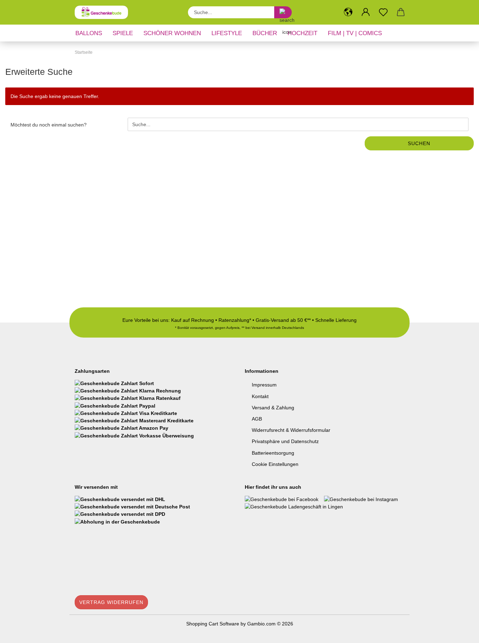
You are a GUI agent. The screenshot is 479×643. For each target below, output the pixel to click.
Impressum (264, 385)
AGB (257, 419)
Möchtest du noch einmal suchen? (49, 125)
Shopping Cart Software (212, 623)
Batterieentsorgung (273, 453)
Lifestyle (226, 33)
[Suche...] (283, 12)
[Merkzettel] (383, 12)
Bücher (264, 33)
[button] (348, 12)
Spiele (123, 33)
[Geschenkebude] (104, 12)
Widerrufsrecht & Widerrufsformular (291, 430)
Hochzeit (302, 33)
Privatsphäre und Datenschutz (285, 441)
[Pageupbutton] (459, 632)
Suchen (419, 143)
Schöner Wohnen (172, 33)
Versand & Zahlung (273, 407)
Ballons (88, 33)
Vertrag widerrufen (111, 602)
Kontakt (260, 396)
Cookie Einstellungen (275, 464)
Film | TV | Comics (355, 33)
